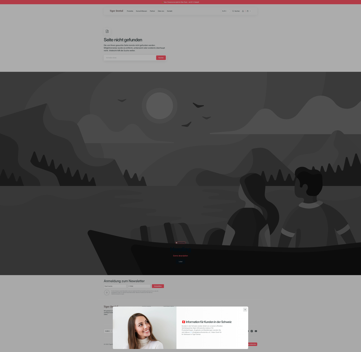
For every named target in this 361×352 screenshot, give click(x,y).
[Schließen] (245, 309)
